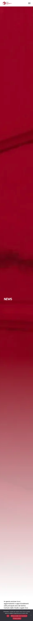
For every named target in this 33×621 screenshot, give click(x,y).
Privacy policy (17, 618)
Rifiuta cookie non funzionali (19, 616)
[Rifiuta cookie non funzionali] (31, 615)
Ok (8, 616)
